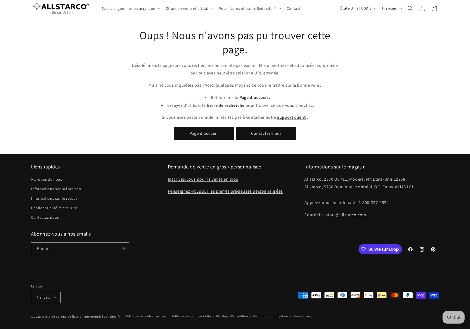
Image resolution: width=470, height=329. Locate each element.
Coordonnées (302, 316)
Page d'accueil (204, 133)
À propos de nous (46, 179)
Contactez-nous (266, 133)
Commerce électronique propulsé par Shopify (88, 316)
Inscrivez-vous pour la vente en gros (203, 179)
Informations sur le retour (54, 198)
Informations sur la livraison (56, 188)
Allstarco (48, 316)
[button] (130, 8)
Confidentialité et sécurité (54, 207)
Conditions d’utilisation (270, 316)
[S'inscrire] (123, 248)
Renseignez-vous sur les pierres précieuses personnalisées (225, 191)
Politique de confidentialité (191, 316)
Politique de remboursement (146, 316)
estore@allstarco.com (344, 215)
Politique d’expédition (232, 316)
